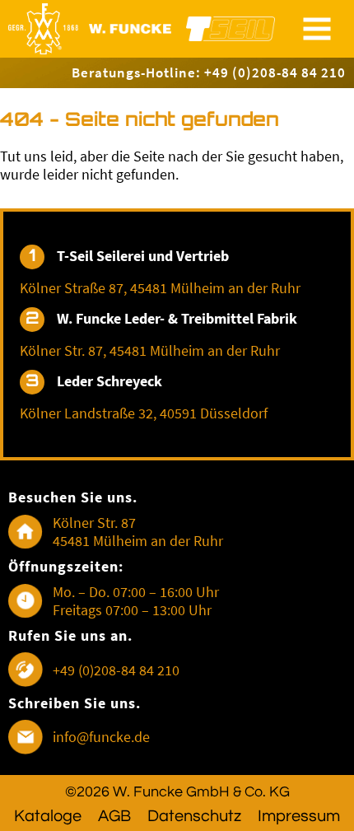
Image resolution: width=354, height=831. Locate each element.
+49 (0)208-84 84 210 (116, 670)
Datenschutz (194, 816)
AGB (114, 816)
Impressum (299, 816)
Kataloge (48, 816)
